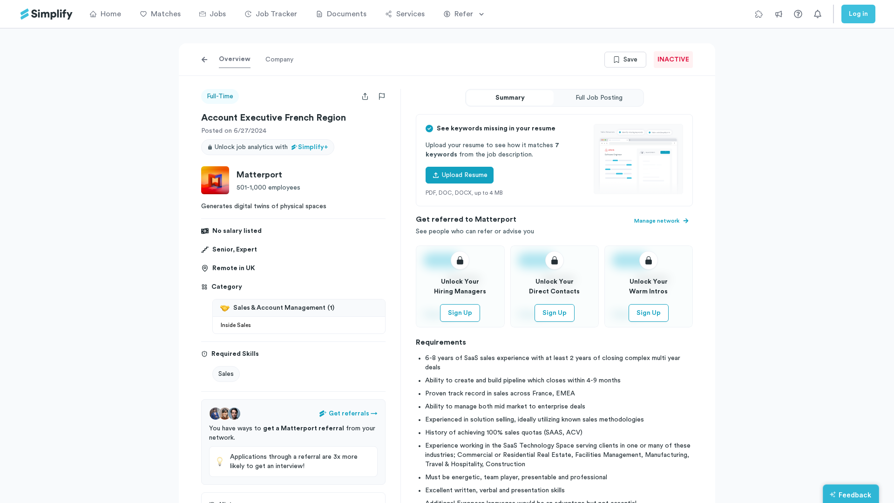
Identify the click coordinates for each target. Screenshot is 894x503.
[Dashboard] (46, 14)
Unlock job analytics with (271, 147)
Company (279, 59)
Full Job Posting (599, 98)
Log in (858, 14)
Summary (510, 98)
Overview (235, 59)
